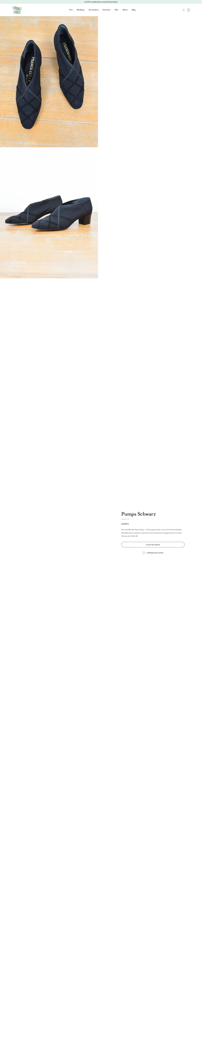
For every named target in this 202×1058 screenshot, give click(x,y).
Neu (71, 10)
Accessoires (93, 10)
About (125, 10)
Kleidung (80, 10)
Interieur (106, 10)
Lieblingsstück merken (155, 553)
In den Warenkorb (153, 545)
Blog (134, 10)
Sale (116, 10)
